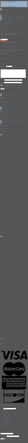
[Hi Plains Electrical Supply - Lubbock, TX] (7, 9)
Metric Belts (9, 22)
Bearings (5, 423)
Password (3, 436)
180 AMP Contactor (5, 345)
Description (6, 44)
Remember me (9, 438)
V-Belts (8, 417)
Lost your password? (6, 441)
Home (2, 21)
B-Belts (8, 415)
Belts (4, 412)
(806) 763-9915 (11, 1)
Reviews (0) (6, 47)
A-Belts (8, 414)
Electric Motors (7, 421)
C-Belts (8, 416)
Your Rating (3, 66)
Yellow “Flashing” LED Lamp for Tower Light (11, 131)
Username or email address (8, 432)
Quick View (3, 99)
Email (2, 82)
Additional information (9, 46)
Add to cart (3, 40)
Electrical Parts (7, 21)
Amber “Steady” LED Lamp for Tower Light (10, 117)
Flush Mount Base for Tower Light (8, 104)
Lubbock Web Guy (5, 406)
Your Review (3, 68)
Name (2, 79)
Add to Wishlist (4, 15)
